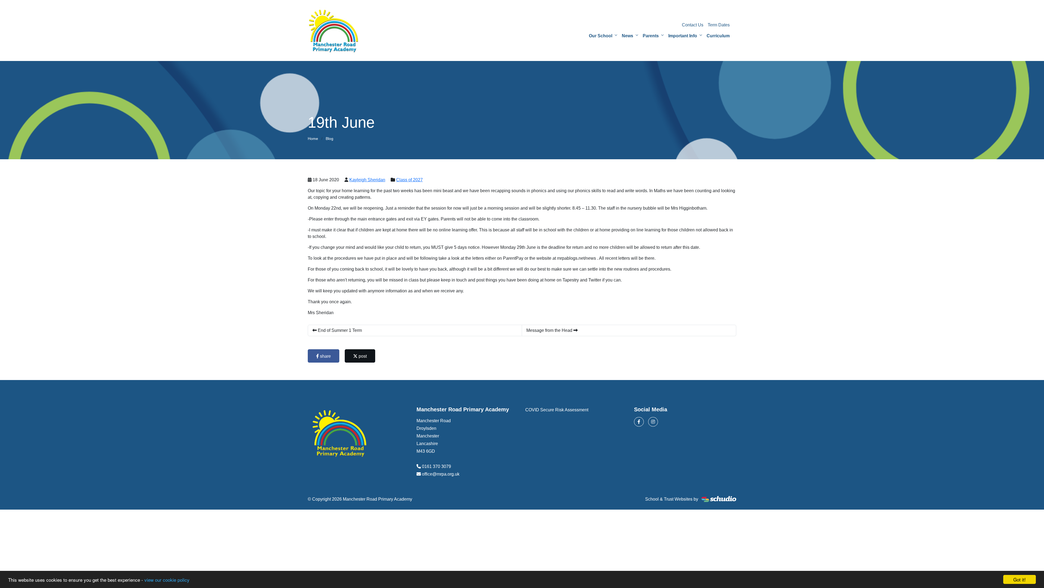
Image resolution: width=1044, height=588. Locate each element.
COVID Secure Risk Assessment (556, 410)
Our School (600, 35)
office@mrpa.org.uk (440, 474)
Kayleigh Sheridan (367, 179)
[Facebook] (639, 422)
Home (313, 138)
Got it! (1019, 579)
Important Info (682, 35)
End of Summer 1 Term (339, 330)
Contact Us (692, 25)
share (325, 356)
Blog (329, 138)
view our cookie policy (166, 579)
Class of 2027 (409, 179)
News (627, 35)
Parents (651, 35)
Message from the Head (549, 330)
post (362, 356)
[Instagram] (653, 422)
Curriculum (718, 35)
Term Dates (719, 25)
